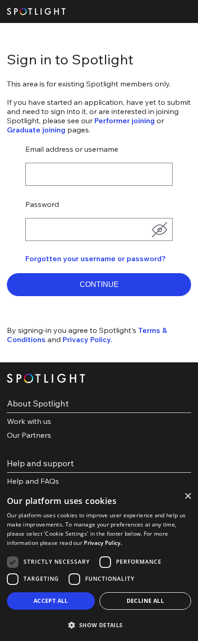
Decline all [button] (145, 601)
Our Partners (29, 435)
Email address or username (71, 149)
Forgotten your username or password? (95, 258)
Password (42, 204)
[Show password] (159, 229)
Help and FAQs (33, 481)
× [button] (187, 496)
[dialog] (99, 563)
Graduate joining (36, 129)
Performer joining (124, 120)
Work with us (29, 421)
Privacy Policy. (87, 339)
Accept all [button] (51, 601)
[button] (99, 284)
